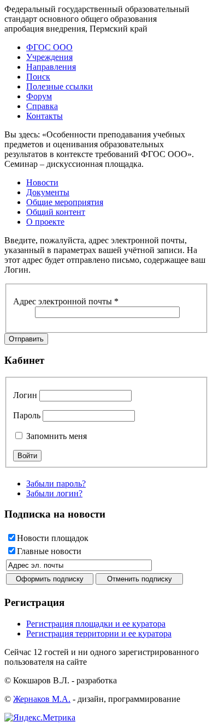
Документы (47, 192)
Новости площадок (52, 538)
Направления (51, 66)
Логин (25, 395)
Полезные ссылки (59, 86)
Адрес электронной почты (66, 301)
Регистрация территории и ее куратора (98, 633)
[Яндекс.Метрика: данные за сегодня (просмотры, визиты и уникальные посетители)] (39, 718)
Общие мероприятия (64, 202)
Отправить (26, 339)
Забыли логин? (54, 493)
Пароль (26, 415)
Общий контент (55, 212)
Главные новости (49, 551)
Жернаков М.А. (41, 699)
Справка (42, 106)
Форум (39, 96)
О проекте (45, 221)
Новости (42, 182)
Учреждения (49, 57)
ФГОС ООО (49, 47)
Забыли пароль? (56, 483)
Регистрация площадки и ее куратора (95, 623)
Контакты (44, 116)
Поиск (38, 76)
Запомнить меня (55, 436)
